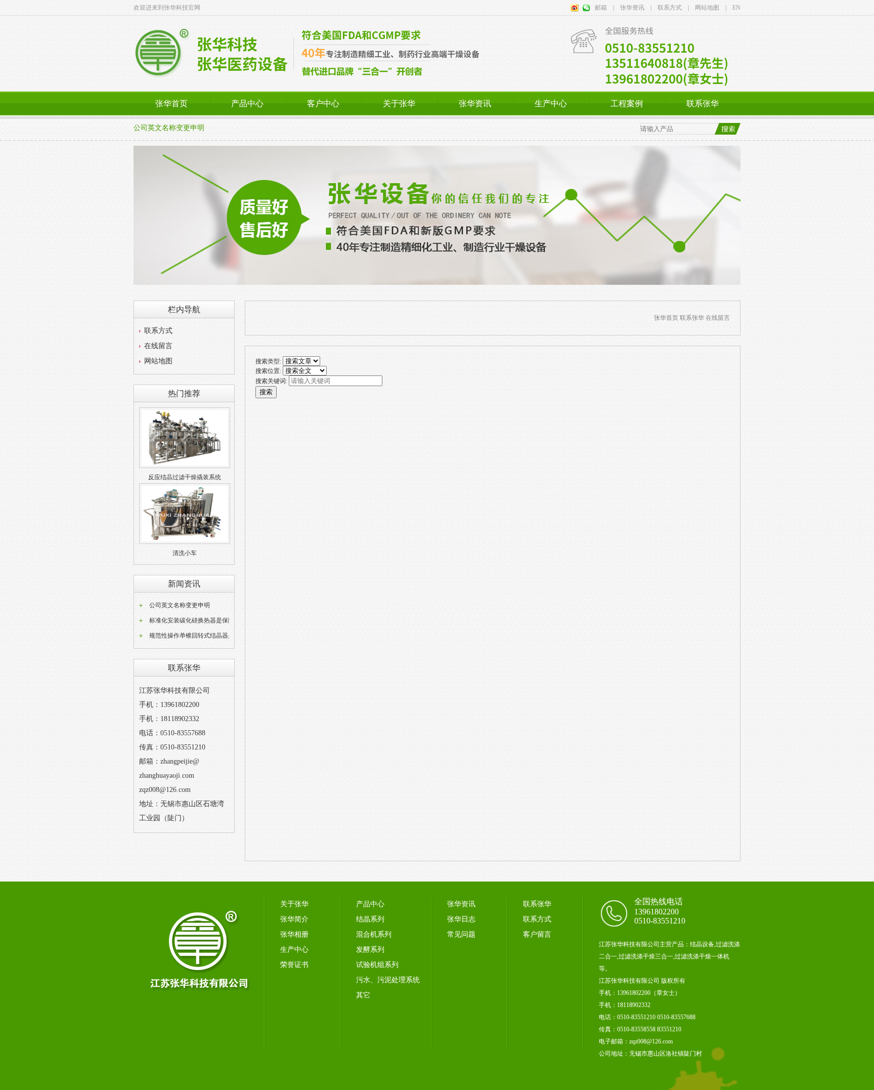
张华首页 (171, 103)
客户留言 (537, 934)
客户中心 (323, 103)
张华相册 (294, 934)
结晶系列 (370, 919)
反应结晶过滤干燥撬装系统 (184, 477)
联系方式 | (670, 7)
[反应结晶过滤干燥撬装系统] (184, 466)
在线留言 (158, 346)
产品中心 (247, 103)
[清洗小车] (184, 542)
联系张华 (702, 103)
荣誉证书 (294, 965)
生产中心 (551, 103)
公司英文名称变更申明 (169, 128)
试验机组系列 (377, 965)
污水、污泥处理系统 (388, 980)
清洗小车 (184, 553)
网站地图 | (707, 7)
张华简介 (294, 919)
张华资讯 (475, 103)
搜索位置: (268, 370)
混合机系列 (373, 934)
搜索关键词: (271, 381)
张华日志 (461, 919)
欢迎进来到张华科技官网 (167, 7)
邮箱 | (604, 7)
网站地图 (158, 361)
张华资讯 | (632, 7)
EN (733, 7)
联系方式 (158, 330)
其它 (363, 995)
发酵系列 (370, 949)
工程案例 (626, 103)
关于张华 (399, 103)
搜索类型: (268, 361)
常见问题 (461, 934)
